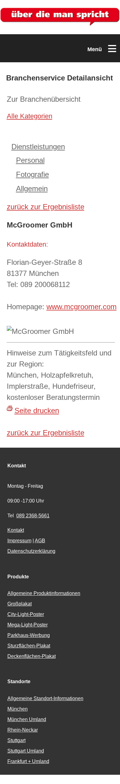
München (17, 709)
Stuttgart (16, 740)
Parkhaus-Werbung (28, 635)
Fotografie (32, 174)
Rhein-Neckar (22, 730)
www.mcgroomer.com (81, 306)
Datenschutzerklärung (31, 551)
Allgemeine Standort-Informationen (45, 698)
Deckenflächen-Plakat (31, 656)
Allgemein (32, 188)
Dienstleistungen (38, 146)
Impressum (19, 540)
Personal (30, 160)
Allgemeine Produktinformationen (43, 593)
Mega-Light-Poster (27, 624)
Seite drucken (36, 410)
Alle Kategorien (29, 116)
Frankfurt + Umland (28, 761)
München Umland (26, 719)
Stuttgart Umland (25, 750)
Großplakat (19, 603)
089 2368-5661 (33, 515)
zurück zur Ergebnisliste (45, 207)
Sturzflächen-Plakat (28, 645)
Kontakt (15, 530)
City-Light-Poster (25, 614)
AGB (40, 540)
